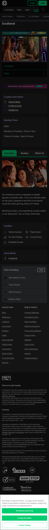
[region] (24, 512)
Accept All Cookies (24, 518)
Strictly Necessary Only (24, 511)
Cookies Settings (24, 525)
